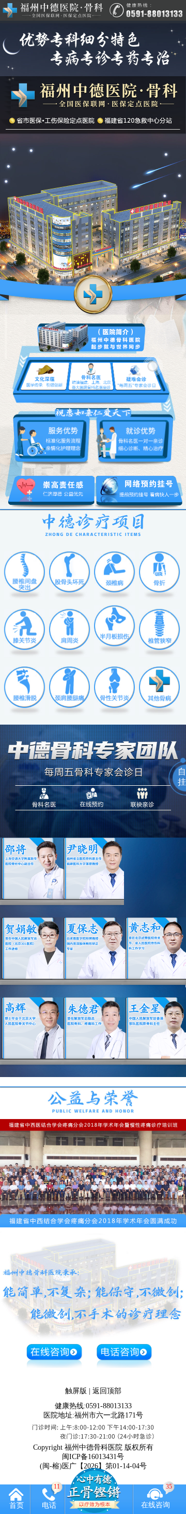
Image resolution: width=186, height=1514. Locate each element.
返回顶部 (106, 1391)
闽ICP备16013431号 (93, 1457)
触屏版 (76, 1391)
